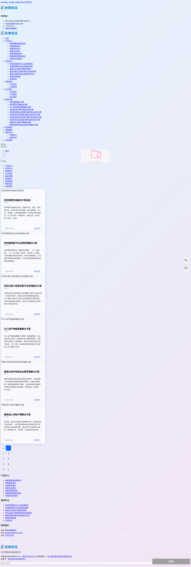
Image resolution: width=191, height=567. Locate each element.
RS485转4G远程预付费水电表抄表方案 (25, 114)
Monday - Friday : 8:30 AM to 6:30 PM (16, 2)
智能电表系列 (15, 48)
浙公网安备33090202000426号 (59, 556)
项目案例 (8, 130)
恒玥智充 (13, 79)
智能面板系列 (15, 46)
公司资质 (13, 94)
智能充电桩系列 (16, 53)
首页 (7, 38)
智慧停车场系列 (16, 58)
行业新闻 (13, 86)
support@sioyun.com (14, 532)
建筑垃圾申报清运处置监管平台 (22, 74)
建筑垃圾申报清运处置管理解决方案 (24, 124)
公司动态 (13, 84)
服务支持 (8, 132)
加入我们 (13, 97)
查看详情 (37, 228)
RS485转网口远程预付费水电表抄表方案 (25, 112)
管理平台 (8, 61)
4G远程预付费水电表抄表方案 (21, 109)
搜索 (171, 561)
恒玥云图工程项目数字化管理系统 (23, 71)
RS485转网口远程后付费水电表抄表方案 (25, 117)
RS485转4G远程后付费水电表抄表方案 (25, 119)
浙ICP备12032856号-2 (17, 559)
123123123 (9, 535)
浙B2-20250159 (28, 556)
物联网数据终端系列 (18, 43)
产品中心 (8, 41)
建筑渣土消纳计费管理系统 (20, 69)
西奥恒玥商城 (15, 76)
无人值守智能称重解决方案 (20, 107)
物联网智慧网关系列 (18, 56)
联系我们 (8, 127)
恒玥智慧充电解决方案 (18, 104)
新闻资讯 (8, 81)
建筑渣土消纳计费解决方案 (20, 122)
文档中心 (13, 135)
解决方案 (8, 99)
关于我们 (8, 89)
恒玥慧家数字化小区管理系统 (21, 64)
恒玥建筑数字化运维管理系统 (21, 66)
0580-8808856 (11, 28)
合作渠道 (8, 140)
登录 (2, 4)
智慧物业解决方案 (17, 102)
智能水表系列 (15, 51)
